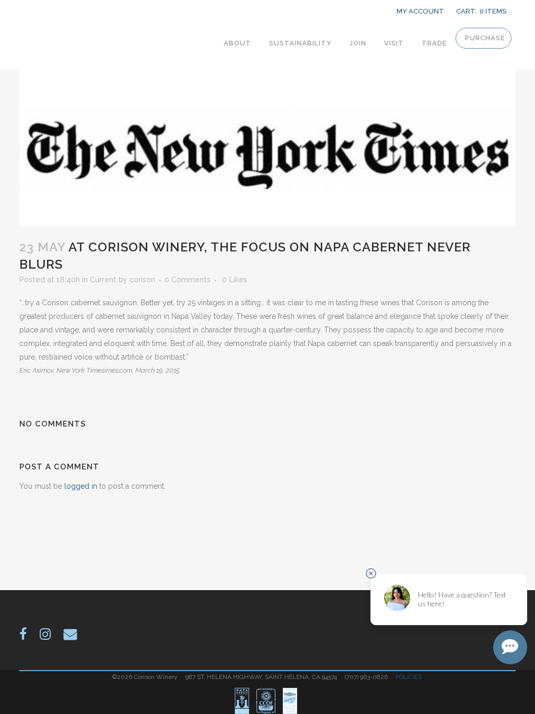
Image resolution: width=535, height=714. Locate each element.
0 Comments (188, 279)
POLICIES (409, 677)
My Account (420, 11)
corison (142, 279)
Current (103, 279)
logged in (80, 486)
